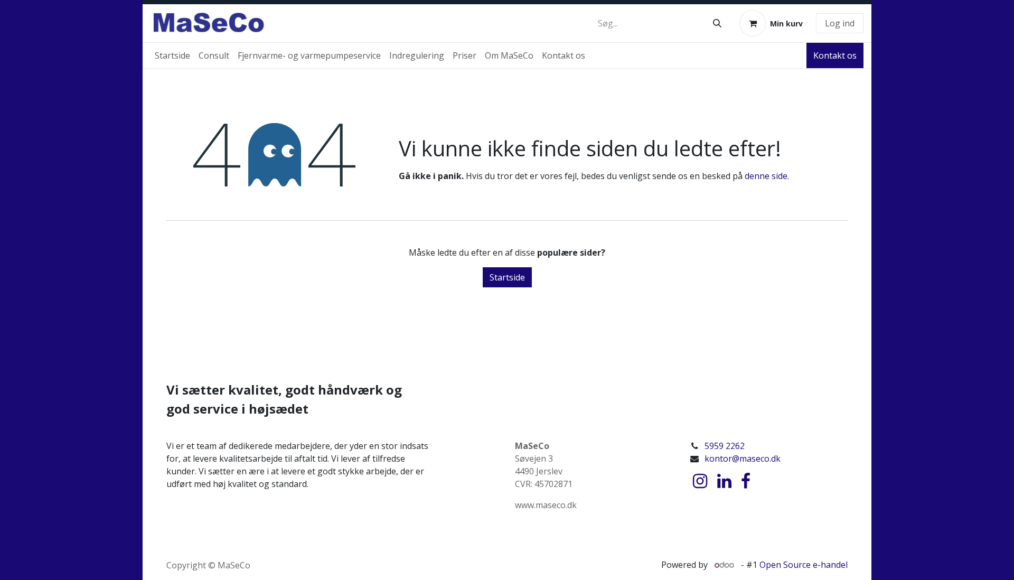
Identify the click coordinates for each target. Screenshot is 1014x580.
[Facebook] (746, 481)
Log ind (840, 23)
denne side (766, 176)
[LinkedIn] (724, 481)
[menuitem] (172, 55)
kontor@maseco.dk (743, 458)
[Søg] (717, 23)
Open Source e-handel (803, 564)
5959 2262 (725, 446)
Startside (507, 277)
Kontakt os (835, 55)
